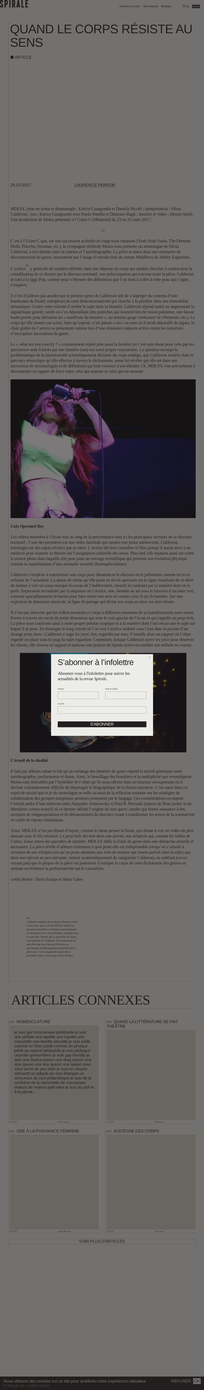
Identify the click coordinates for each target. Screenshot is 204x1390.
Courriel (61, 704)
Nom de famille (111, 689)
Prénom (61, 689)
